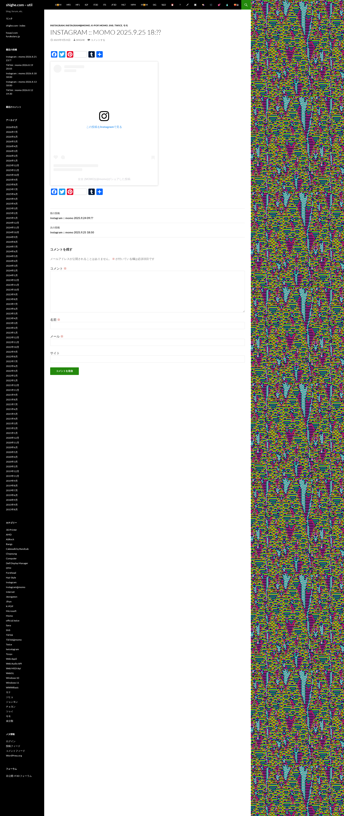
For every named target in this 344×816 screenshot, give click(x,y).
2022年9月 (12, 351)
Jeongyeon (11, 596)
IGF (86, 4)
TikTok (9, 634)
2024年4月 (12, 260)
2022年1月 (12, 380)
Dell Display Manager (17, 563)
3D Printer (11, 529)
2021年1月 (12, 432)
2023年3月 (12, 323)
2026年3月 (12, 151)
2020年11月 (12, 442)
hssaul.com (12, 32)
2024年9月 (12, 237)
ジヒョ (9, 697)
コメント (58, 268)
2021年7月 (12, 404)
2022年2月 (12, 375)
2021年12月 (12, 385)
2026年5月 (12, 141)
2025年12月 (12, 165)
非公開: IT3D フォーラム (19, 775)
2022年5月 (12, 370)
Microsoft (11, 611)
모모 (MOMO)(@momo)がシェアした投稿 (104, 179)
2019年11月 (12, 476)
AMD (9, 534)
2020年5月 (12, 452)
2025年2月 (12, 213)
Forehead (11, 572)
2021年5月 (12, 413)
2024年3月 (12, 265)
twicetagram (12, 649)
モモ (125, 25)
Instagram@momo (77, 25)
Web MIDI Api (13, 668)
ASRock (10, 539)
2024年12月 (12, 222)
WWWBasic (12, 687)
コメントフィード (15, 750)
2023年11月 (12, 284)
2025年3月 (12, 208)
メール (57, 336)
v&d (163, 4)
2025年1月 (12, 217)
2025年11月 (12, 170)
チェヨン (11, 706)
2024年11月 (12, 227)
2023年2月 (12, 327)
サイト (55, 353)
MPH (133, 4)
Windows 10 (12, 677)
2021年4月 (12, 418)
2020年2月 (12, 466)
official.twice (12, 620)
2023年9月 (12, 294)
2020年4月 (12, 456)
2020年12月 (12, 437)
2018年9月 (12, 499)
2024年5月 (12, 256)
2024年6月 (12, 251)
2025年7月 (12, 189)
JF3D (113, 4)
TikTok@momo (14, 639)
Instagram (57, 25)
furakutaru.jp (13, 36)
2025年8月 (12, 184)
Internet (10, 591)
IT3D (95, 4)
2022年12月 (12, 337)
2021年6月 (12, 409)
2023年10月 (12, 289)
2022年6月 (12, 366)
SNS (111, 25)
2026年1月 (12, 160)
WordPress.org (14, 755)
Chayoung (11, 553)
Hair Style (11, 577)
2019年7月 (12, 490)
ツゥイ (9, 711)
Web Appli (11, 658)
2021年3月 (12, 423)
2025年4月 (12, 203)
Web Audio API (14, 663)
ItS (104, 4)
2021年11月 (12, 389)
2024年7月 (12, 246)
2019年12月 (12, 471)
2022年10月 (12, 346)
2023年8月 (12, 299)
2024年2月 (12, 270)
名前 (55, 319)
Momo (104, 25)
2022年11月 (12, 342)
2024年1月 (12, 275)
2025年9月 (12, 179)
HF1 (78, 4)
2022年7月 (12, 361)
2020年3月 (12, 461)
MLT (123, 4)
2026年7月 (12, 131)
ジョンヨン (12, 701)
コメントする (98, 39)
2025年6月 (12, 194)
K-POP (95, 25)
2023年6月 (12, 308)
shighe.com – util (19, 5)
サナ (8, 692)
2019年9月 (12, 480)
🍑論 (236, 4)
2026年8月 (12, 127)
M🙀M (144, 4)
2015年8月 (12, 509)
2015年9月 (12, 504)
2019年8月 (12, 485)
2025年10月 (12, 174)
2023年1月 (12, 332)
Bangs (9, 544)
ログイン (11, 741)
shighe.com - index (15, 25)
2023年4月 (12, 318)
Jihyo (9, 601)
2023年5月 (12, 313)
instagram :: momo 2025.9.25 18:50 (72, 230)
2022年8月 (12, 356)
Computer (11, 558)
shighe (80, 39)
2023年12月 (12, 280)
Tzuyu (9, 654)
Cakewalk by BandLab (17, 548)
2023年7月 (12, 303)
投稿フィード (13, 746)
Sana (8, 625)
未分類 (9, 720)
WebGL (10, 673)
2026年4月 (12, 146)
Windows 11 (12, 682)
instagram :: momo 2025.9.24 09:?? (71, 216)
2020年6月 (12, 447)
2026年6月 (12, 136)
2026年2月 (12, 155)
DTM (8, 568)
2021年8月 (12, 399)
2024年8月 (12, 241)
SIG (154, 4)
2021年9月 (12, 394)
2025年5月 (12, 198)
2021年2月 (12, 428)
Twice (118, 25)
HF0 (68, 4)
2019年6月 (12, 495)
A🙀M (58, 4)
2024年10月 (12, 232)
